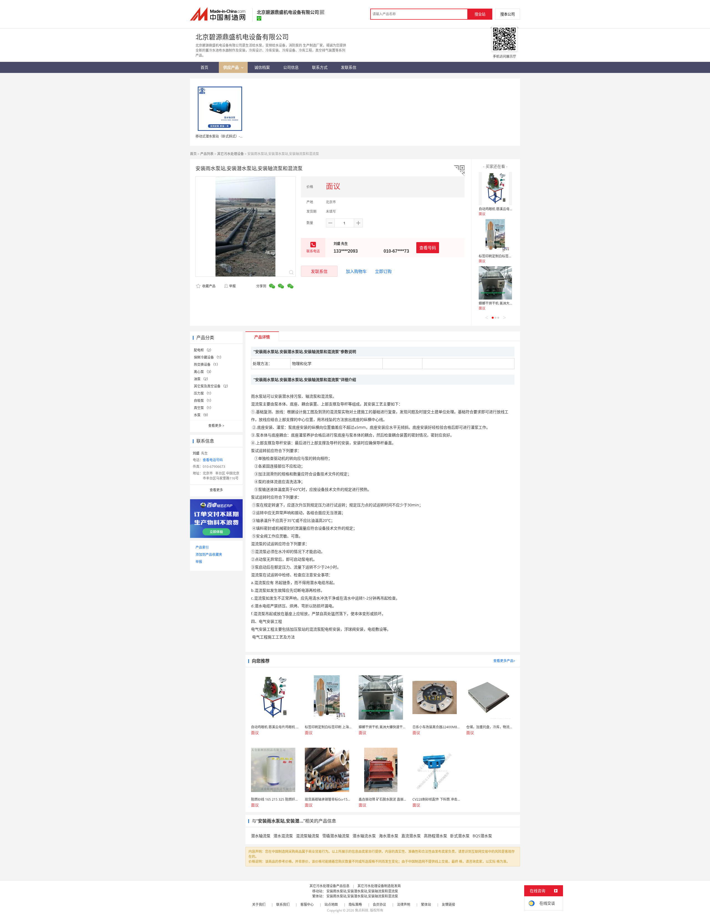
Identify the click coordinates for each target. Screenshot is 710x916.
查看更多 (216, 425)
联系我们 (283, 904)
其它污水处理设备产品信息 (329, 886)
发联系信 (319, 271)
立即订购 (383, 271)
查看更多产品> (504, 660)
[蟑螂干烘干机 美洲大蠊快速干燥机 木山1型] (495, 283)
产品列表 (207, 153)
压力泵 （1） (203, 393)
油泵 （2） (202, 379)
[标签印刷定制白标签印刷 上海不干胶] (495, 235)
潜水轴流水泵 (364, 835)
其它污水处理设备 (230, 153)
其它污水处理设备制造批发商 (379, 886)
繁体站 (426, 904)
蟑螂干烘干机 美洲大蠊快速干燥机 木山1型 (510, 303)
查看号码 (427, 247)
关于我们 (258, 904)
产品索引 (202, 547)
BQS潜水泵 (482, 835)
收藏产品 (208, 286)
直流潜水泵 (411, 835)
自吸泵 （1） (203, 400)
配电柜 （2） (203, 350)
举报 (232, 286)
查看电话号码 (213, 460)
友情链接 (448, 904)
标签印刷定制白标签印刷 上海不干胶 (506, 256)
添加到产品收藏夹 (209, 554)
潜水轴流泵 (260, 835)
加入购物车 (356, 271)
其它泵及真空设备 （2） (212, 386)
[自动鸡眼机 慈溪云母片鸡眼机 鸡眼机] (495, 188)
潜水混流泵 (283, 835)
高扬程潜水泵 (435, 835)
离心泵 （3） (203, 371)
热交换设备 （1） (207, 364)
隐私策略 (355, 904)
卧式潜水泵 (460, 835)
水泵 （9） (202, 415)
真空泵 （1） (203, 407)
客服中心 (307, 904)
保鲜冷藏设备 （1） (208, 357)
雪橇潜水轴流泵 (335, 835)
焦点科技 (361, 910)
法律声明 (403, 904)
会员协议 (379, 904)
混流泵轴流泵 (307, 835)
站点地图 (331, 904)
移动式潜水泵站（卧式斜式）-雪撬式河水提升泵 (231, 136)
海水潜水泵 (388, 835)
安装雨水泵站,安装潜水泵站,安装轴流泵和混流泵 (362, 891)
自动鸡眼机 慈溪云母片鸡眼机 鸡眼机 (506, 209)
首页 (193, 153)
